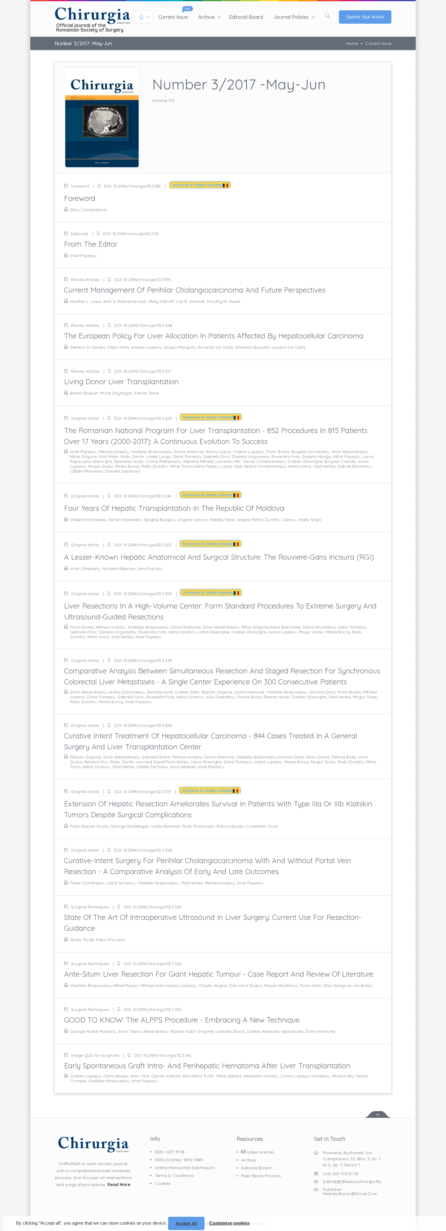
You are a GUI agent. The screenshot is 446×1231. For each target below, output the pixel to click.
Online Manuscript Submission (185, 1167)
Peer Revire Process (261, 1176)
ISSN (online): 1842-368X (179, 1160)
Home (352, 43)
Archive (206, 17)
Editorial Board (246, 17)
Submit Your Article (365, 17)
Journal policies (291, 17)
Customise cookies (229, 1223)
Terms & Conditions (174, 1175)
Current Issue (378, 43)
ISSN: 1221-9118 (169, 1152)
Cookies (163, 1183)
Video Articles (259, 1152)
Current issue (173, 17)
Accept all (186, 1223)
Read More (118, 1184)
